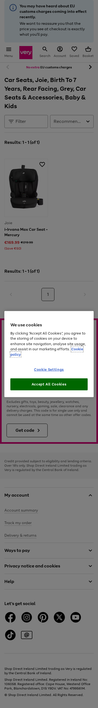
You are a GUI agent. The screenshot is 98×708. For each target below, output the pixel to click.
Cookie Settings (49, 369)
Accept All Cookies (49, 384)
